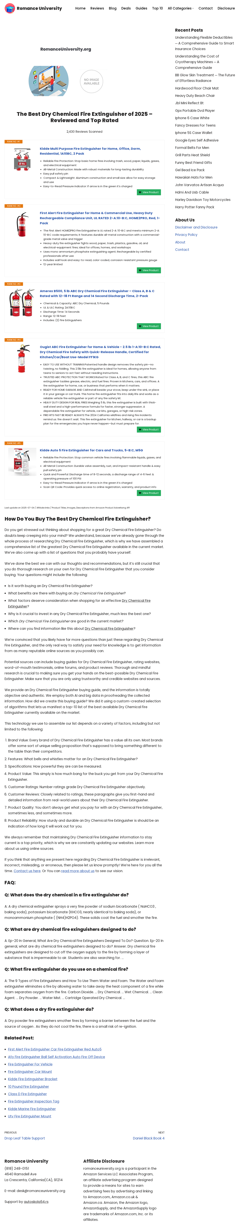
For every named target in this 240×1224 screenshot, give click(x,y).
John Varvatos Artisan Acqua (199, 185)
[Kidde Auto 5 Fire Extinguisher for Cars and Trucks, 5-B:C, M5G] (22, 462)
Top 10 (157, 8)
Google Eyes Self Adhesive (197, 140)
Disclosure (226, 8)
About (180, 242)
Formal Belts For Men (192, 147)
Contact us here (27, 871)
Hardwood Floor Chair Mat (197, 88)
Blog (112, 8)
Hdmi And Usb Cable (192, 192)
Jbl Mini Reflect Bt (189, 103)
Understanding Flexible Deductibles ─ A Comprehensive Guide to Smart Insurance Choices (204, 43)
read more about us (78, 871)
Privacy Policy (186, 234)
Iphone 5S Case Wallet (193, 132)
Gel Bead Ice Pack (190, 170)
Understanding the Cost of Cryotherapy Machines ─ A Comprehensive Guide (197, 62)
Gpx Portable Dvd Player (195, 110)
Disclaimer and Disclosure (196, 227)
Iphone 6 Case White (192, 118)
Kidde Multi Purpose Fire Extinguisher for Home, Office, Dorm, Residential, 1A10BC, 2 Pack (90, 151)
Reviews (97, 8)
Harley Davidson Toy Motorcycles (203, 199)
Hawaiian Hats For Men (193, 177)
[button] (193, 8)
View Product (151, 192)
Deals (126, 8)
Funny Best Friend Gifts (193, 162)
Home (80, 8)
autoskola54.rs (36, 1201)
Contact (206, 8)
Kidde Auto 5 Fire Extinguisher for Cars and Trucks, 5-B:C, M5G (91, 450)
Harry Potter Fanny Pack (194, 207)
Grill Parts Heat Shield (192, 155)
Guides (141, 8)
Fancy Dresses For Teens (195, 125)
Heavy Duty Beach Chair (195, 95)
